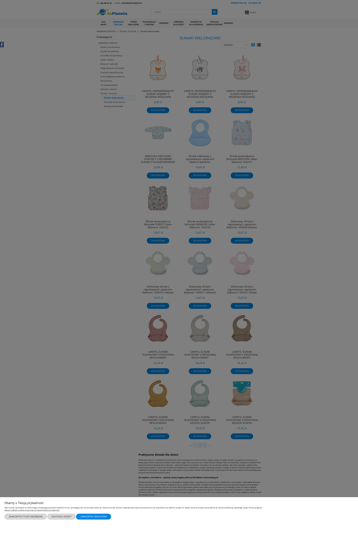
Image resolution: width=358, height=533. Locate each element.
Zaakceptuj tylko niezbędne (26, 516)
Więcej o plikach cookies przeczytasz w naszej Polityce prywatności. (32, 510)
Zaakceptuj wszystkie (93, 516)
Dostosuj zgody (61, 516)
